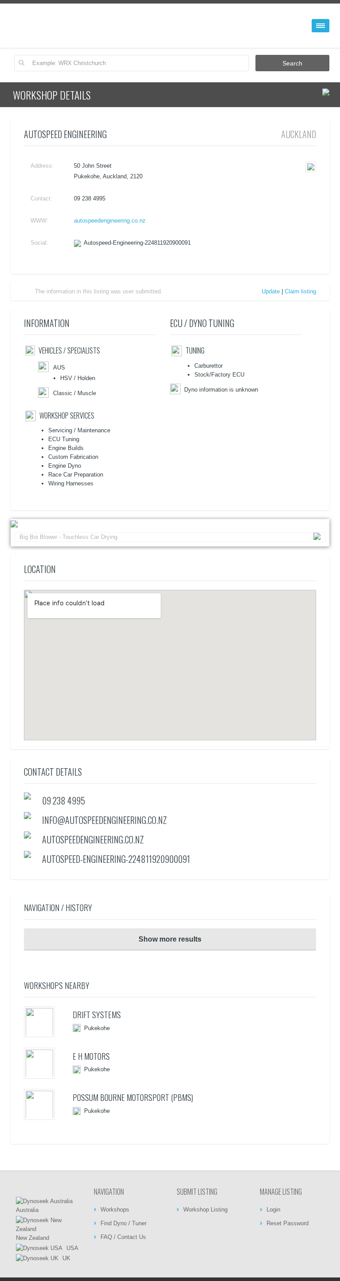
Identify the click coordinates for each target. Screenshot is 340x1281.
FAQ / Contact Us (123, 1237)
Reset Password (288, 1223)
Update (271, 291)
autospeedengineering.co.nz (110, 220)
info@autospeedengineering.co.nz (104, 820)
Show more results (170, 939)
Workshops (114, 1209)
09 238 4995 (63, 800)
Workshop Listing (205, 1209)
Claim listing (300, 291)
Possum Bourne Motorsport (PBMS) (133, 1097)
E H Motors (91, 1056)
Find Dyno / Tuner (123, 1223)
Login (273, 1209)
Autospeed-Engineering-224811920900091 (137, 242)
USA (71, 1248)
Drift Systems (97, 1014)
